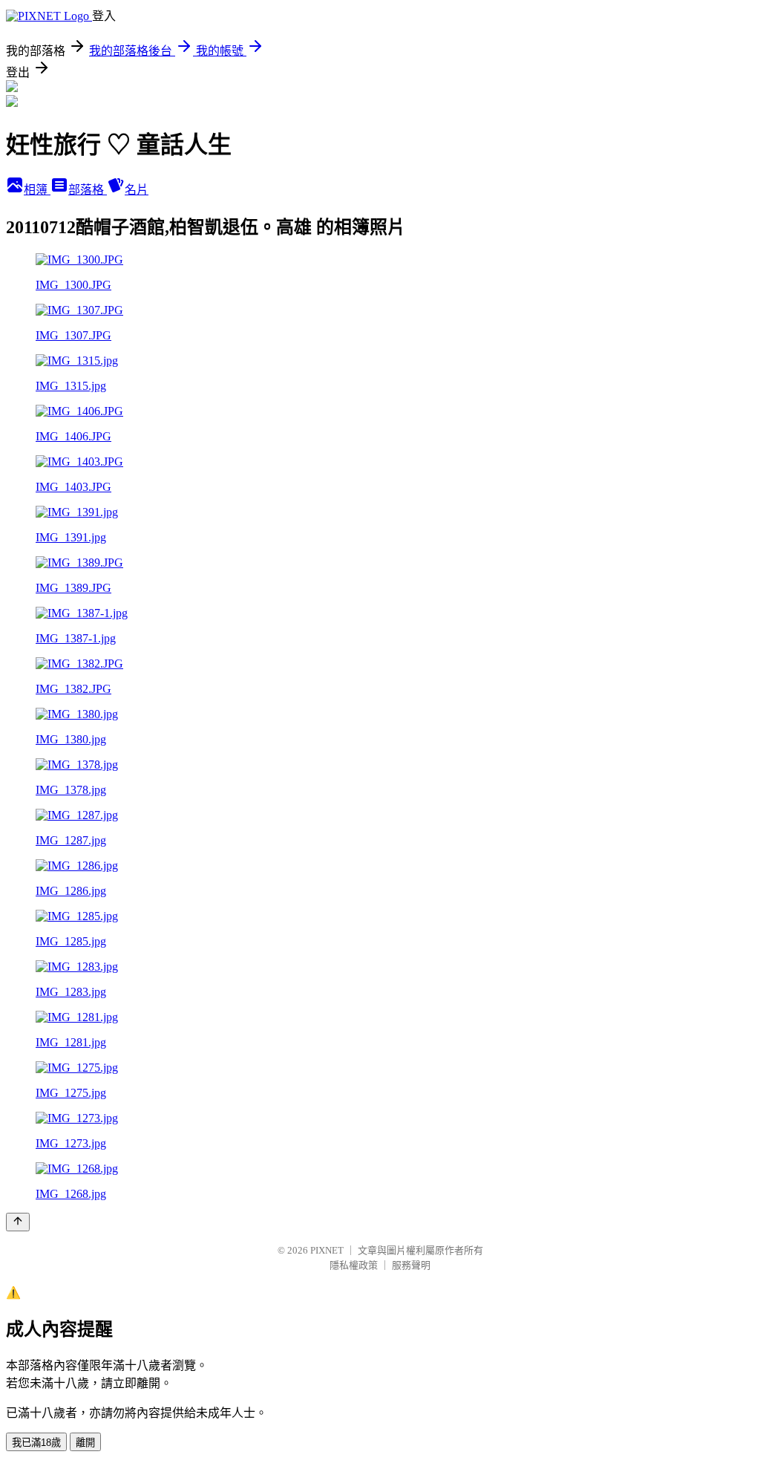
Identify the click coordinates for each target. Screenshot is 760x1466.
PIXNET (327, 1250)
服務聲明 (411, 1265)
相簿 (37, 189)
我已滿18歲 (36, 1442)
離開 (85, 1442)
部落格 (87, 189)
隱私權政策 (354, 1265)
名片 (136, 189)
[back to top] (18, 1222)
